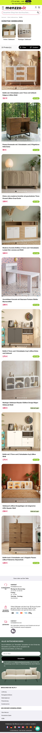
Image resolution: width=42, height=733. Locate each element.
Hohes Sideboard (8, 39)
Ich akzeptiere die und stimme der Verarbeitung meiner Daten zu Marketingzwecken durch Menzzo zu (22, 664)
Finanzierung (4, 701)
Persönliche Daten (6, 715)
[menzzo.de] (11, 727)
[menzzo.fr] (7, 727)
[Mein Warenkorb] (39, 7)
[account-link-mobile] (36, 7)
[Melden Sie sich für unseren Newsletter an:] (21, 654)
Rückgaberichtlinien (6, 695)
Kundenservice (5, 704)
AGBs (2, 718)
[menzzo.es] (31, 727)
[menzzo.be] (27, 727)
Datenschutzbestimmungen (22, 662)
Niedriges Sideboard (24, 39)
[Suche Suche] (38, 12)
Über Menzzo (5, 712)
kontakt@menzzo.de (16, 622)
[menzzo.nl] (19, 727)
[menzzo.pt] (34, 727)
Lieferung (4, 692)
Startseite (3, 17)
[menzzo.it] (15, 727)
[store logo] (20, 7)
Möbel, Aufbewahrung (13, 17)
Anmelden (21, 658)
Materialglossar (5, 698)
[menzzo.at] (23, 727)
